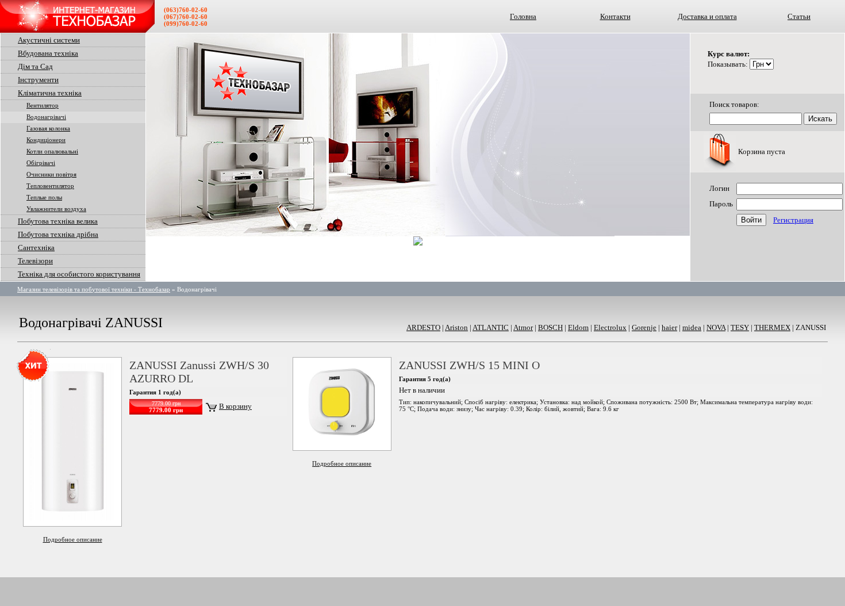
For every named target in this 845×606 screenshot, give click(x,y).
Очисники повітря (51, 174)
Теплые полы (44, 197)
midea (691, 327)
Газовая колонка (48, 128)
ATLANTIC (491, 327)
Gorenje (644, 327)
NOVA (715, 327)
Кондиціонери (46, 140)
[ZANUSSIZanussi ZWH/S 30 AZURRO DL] (72, 517)
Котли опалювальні (52, 151)
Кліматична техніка (50, 93)
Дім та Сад (35, 66)
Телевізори (35, 260)
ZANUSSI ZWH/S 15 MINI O (469, 365)
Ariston (456, 327)
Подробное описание (72, 539)
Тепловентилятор (50, 186)
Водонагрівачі (46, 117)
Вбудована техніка (48, 53)
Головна (523, 16)
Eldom (578, 327)
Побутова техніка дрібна (58, 234)
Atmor (523, 327)
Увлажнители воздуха (56, 209)
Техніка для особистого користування (79, 274)
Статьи (799, 16)
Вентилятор (42, 105)
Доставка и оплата (707, 16)
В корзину (235, 406)
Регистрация (793, 220)
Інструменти (38, 79)
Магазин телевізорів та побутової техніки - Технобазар (93, 289)
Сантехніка (36, 247)
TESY (740, 327)
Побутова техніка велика (58, 221)
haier (669, 327)
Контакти (615, 16)
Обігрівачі (40, 163)
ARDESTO (423, 327)
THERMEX (772, 327)
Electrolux (610, 327)
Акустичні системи (49, 40)
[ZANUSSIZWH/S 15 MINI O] (342, 442)
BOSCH (550, 327)
